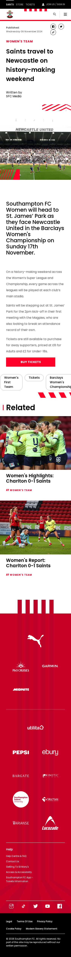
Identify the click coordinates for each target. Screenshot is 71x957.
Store (19, 4)
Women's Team (19, 41)
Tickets (30, 4)
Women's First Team (11, 382)
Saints (10, 4)
